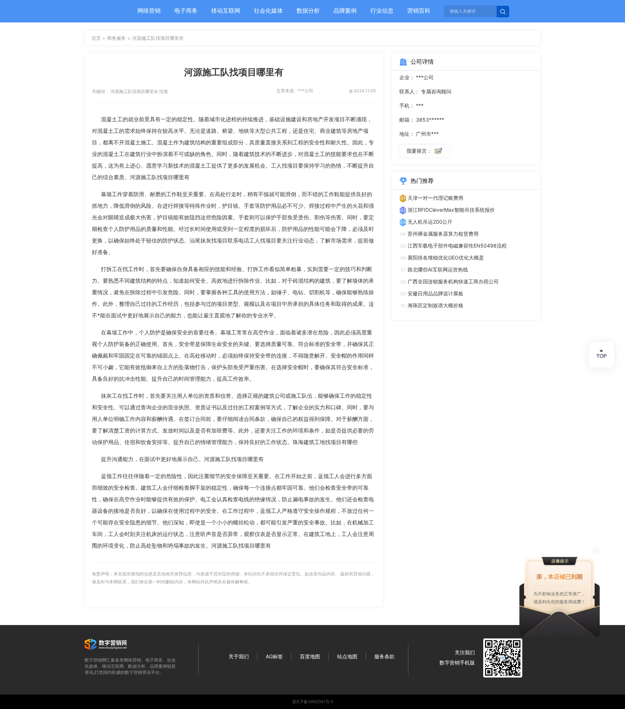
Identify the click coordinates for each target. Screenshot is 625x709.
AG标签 (274, 656)
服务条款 (384, 656)
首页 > (99, 38)
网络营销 (149, 10)
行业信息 (382, 10)
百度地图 (310, 656)
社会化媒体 (268, 10)
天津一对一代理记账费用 (435, 198)
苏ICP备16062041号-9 (312, 701)
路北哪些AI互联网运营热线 (438, 269)
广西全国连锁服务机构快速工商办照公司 (453, 281)
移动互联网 (225, 10)
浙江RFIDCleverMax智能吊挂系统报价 (451, 210)
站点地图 (347, 656)
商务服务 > (119, 38)
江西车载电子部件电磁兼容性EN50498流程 (457, 245)
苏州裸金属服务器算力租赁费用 (443, 234)
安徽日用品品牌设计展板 (435, 293)
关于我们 (239, 656)
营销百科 (418, 10)
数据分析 (308, 10)
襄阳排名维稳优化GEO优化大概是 (446, 257)
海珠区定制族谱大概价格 (435, 305)
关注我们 (465, 652)
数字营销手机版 (457, 662)
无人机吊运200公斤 (430, 222)
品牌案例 (345, 10)
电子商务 (185, 10)
